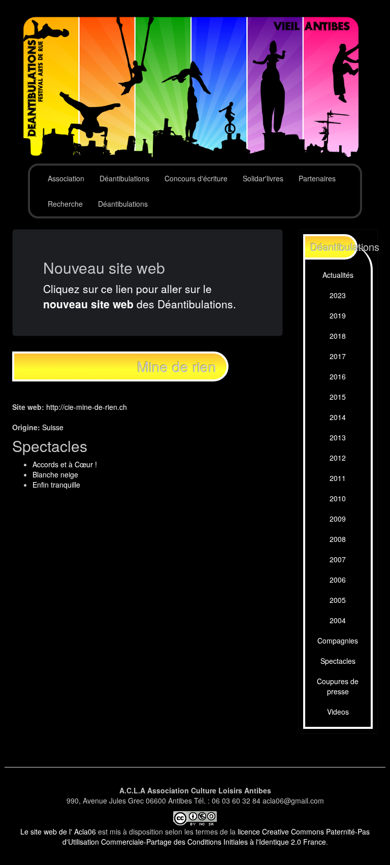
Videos (338, 712)
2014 (338, 417)
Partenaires (317, 178)
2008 (338, 539)
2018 (338, 336)
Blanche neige (55, 474)
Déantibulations (124, 178)
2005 (338, 600)
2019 (338, 315)
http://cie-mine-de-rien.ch (86, 407)
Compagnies (337, 640)
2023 (338, 295)
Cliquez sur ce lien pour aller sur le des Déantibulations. (139, 296)
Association (66, 178)
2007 (338, 559)
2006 (338, 579)
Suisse (52, 427)
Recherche (65, 204)
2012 (338, 458)
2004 (338, 620)
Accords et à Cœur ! (64, 464)
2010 (338, 498)
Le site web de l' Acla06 (58, 831)
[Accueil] (195, 87)
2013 (338, 437)
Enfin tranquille (56, 484)
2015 (338, 397)
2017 (338, 356)
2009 (338, 519)
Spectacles (337, 661)
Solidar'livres (263, 178)
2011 (338, 478)
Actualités (337, 275)
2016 (338, 376)
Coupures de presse (338, 686)
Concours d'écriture (196, 178)
